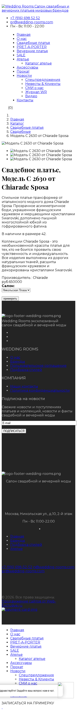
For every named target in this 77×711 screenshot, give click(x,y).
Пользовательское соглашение (38, 366)
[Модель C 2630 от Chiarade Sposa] (41, 151)
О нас (22, 39)
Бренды (17, 361)
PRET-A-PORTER (32, 47)
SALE (21, 55)
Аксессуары (27, 67)
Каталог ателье (38, 63)
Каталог (17, 123)
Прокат (23, 71)
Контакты (25, 100)
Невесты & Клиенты (43, 84)
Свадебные (20, 132)
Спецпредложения (42, 80)
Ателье (23, 59)
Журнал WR (36, 92)
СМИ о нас (34, 88)
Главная (24, 35)
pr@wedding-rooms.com (31, 22)
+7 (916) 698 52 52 (25, 18)
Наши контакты (24, 386)
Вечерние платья (32, 51)
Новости (24, 76)
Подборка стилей (26, 370)
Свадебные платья (33, 43)
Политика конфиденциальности (40, 390)
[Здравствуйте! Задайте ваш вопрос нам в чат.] (66, 690)
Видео (31, 96)
